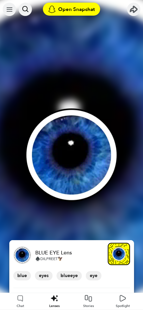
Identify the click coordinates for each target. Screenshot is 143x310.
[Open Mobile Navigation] (9, 9)
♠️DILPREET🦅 (49, 258)
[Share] (133, 9)
